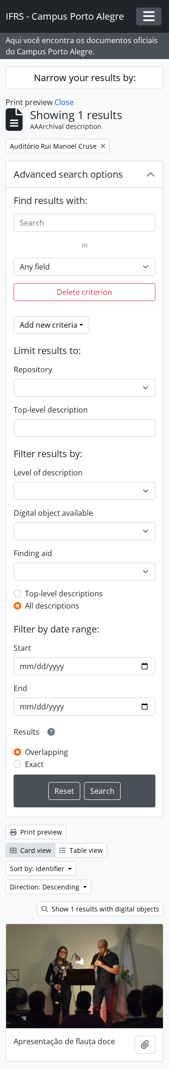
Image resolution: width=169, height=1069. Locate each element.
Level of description (48, 472)
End (20, 688)
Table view (85, 850)
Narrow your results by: (85, 77)
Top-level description (51, 410)
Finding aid (33, 553)
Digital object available (53, 513)
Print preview (40, 832)
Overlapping (46, 752)
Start (22, 648)
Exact (34, 764)
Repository (33, 369)
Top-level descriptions (64, 593)
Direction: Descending (45, 886)
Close (64, 102)
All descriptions (52, 606)
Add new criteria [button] (48, 325)
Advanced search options (68, 174)
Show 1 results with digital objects (104, 908)
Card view (34, 850)
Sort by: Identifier (38, 868)
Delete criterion (84, 292)
